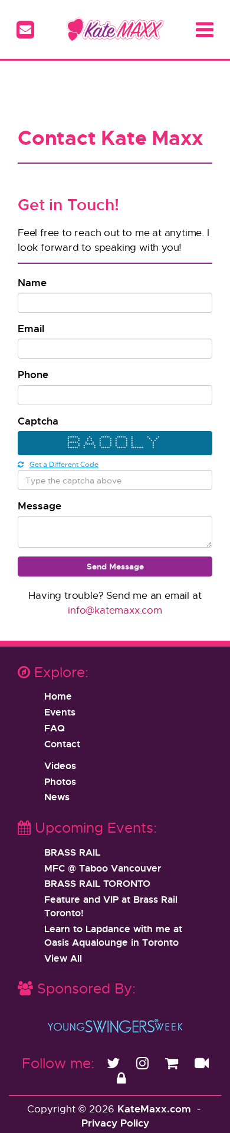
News (57, 797)
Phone (33, 374)
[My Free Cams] (202, 1063)
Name (32, 282)
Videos (60, 765)
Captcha (38, 421)
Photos (60, 781)
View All (63, 958)
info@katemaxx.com (115, 610)
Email (31, 328)
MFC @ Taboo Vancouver (102, 868)
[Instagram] (144, 1063)
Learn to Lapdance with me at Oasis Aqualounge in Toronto (113, 935)
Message (39, 505)
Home (58, 696)
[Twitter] (115, 1063)
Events (59, 712)
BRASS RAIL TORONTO (97, 883)
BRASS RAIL (72, 852)
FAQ (54, 728)
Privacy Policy (115, 1123)
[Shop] (173, 1063)
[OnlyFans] (121, 1078)
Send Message (115, 566)
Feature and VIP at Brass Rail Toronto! (111, 906)
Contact (62, 744)
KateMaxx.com (154, 1108)
